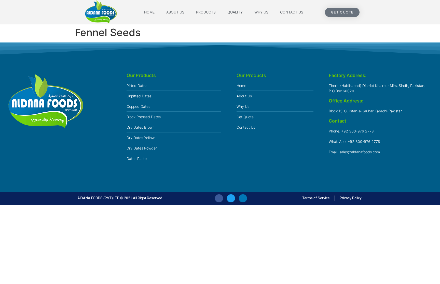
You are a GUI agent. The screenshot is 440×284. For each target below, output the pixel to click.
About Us (175, 12)
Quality (235, 12)
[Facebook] (219, 198)
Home (149, 12)
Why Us (261, 12)
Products (206, 12)
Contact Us (291, 12)
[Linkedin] (243, 198)
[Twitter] (231, 198)
